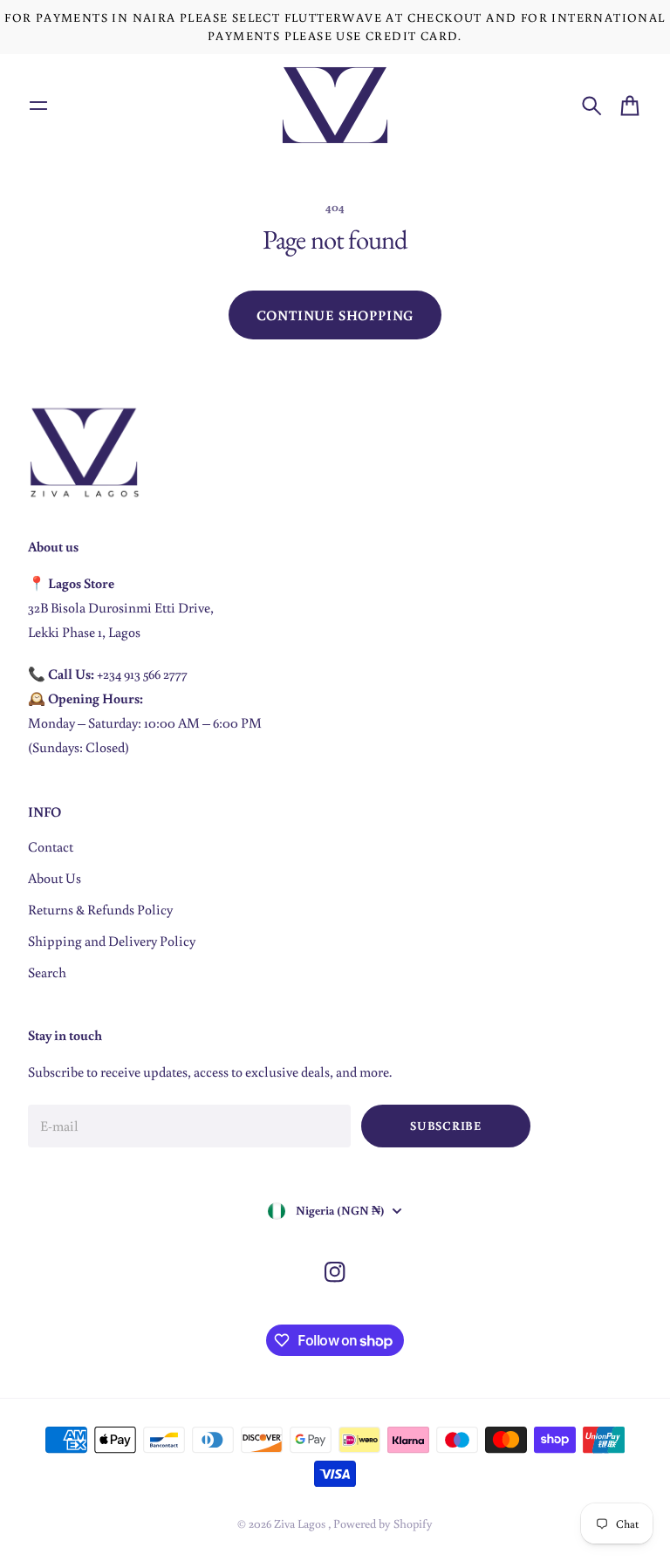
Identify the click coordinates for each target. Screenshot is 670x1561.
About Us (54, 878)
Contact (50, 846)
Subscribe (445, 1125)
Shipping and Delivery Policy (111, 940)
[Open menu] (38, 105)
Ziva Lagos (301, 1523)
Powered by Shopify (383, 1523)
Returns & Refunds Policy (100, 909)
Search (47, 972)
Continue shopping (335, 315)
